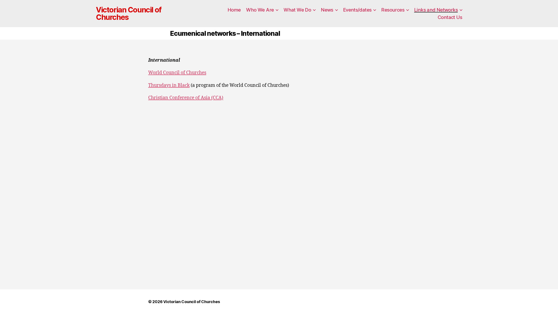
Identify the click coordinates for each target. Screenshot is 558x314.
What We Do (297, 10)
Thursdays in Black (169, 85)
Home (234, 10)
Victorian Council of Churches (129, 13)
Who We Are (260, 10)
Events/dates (357, 10)
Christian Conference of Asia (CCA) (185, 98)
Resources (392, 10)
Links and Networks (436, 10)
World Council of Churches (177, 73)
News (327, 10)
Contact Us (450, 17)
